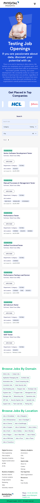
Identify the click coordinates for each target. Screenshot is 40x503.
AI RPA (4, 463)
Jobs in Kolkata (17, 431)
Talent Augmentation (27, 474)
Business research (7, 474)
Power (22, 458)
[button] (34, 4)
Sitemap (23, 469)
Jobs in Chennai (7, 423)
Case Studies (24, 483)
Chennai (15, 231)
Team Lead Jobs (17, 404)
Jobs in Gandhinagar (20, 423)
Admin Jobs (6, 374)
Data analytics (6, 455)
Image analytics (6, 479)
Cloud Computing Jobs (22, 381)
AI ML (3, 466)
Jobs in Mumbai (28, 431)
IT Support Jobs (18, 392)
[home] (11, 3)
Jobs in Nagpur (7, 434)
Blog (22, 480)
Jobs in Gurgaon (7, 427)
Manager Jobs (7, 396)
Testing (21, 165)
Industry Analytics (27, 450)
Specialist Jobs (30, 400)
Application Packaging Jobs (10, 378)
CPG (22, 455)
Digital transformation (8, 461)
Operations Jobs (30, 396)
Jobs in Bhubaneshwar (9, 420)
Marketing (5, 482)
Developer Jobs (32, 389)
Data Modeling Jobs (8, 389)
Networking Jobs (18, 396)
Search (19, 116)
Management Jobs (30, 392)
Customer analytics (7, 477)
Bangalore (16, 201)
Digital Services (7, 450)
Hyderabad (25, 201)
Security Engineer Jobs (17, 400)
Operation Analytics (7, 458)
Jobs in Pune (19, 438)
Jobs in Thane (29, 438)
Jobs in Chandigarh (24, 420)
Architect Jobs (25, 378)
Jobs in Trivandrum (8, 442)
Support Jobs (7, 404)
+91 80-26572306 (32, 493)
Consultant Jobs (7, 385)
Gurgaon (15, 320)
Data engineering (7, 453)
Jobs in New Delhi (19, 434)
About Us (23, 464)
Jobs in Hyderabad (20, 427)
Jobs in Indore (32, 427)
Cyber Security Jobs (20, 385)
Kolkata (15, 168)
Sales (3, 485)
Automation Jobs (8, 381)
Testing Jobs (28, 404)
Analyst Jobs (16, 374)
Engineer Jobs (7, 392)
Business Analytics (8, 472)
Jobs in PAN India (8, 438)
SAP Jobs (5, 400)
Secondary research (7, 487)
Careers (23, 466)
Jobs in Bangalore (22, 416)
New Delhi (8, 201)
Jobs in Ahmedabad (8, 416)
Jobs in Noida (31, 434)
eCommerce (24, 453)
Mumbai (30, 231)
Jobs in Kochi (6, 431)
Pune (21, 290)
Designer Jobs (21, 389)
